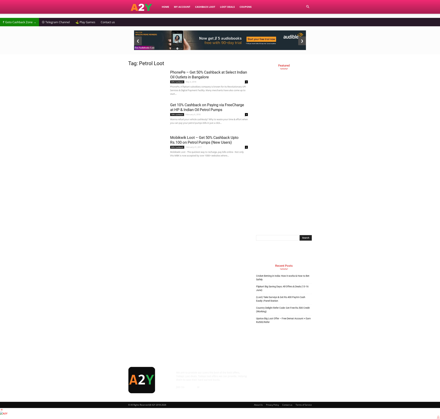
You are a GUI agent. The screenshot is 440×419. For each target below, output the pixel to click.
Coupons (246, 6)
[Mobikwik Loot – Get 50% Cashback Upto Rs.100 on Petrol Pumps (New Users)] (147, 147)
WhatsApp (206, 387)
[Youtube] (305, 375)
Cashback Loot (205, 6)
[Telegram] (287, 375)
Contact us (108, 22)
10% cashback (177, 114)
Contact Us (182, 390)
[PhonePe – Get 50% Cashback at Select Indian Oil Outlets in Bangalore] (147, 83)
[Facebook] (259, 375)
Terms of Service (304, 404)
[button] (308, 7)
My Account (182, 6)
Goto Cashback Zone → (19, 22)
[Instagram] (278, 375)
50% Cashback (177, 82)
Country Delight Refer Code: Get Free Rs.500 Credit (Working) (283, 309)
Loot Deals (227, 6)
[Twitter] (296, 375)
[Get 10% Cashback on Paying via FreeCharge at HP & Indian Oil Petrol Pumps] (147, 115)
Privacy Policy (272, 404)
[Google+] (268, 375)
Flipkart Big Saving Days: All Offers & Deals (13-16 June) (282, 288)
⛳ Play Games (85, 22)
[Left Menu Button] (1, 409)
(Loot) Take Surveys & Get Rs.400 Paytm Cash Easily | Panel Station (280, 299)
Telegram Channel (56, 22)
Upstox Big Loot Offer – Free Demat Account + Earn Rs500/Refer (283, 320)
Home (165, 6)
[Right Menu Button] (438, 417)
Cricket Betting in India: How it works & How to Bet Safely (282, 277)
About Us (258, 404)
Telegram (191, 387)
